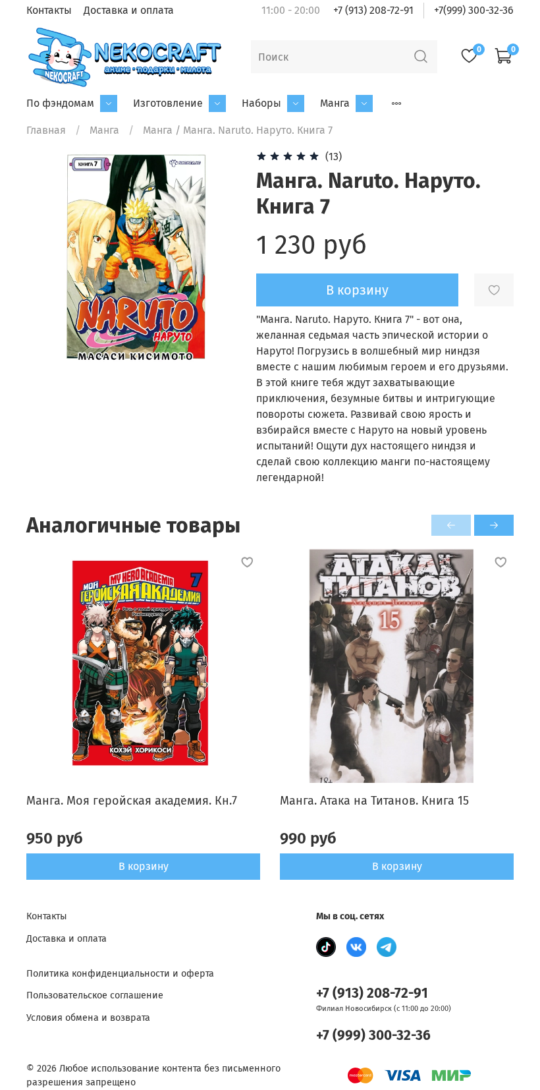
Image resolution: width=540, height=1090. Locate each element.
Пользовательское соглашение (94, 995)
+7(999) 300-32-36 (474, 10)
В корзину (144, 866)
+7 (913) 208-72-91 (373, 10)
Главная (46, 130)
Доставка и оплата (129, 10)
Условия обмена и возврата (88, 1017)
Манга (335, 103)
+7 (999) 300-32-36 (373, 1035)
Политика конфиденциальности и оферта (120, 973)
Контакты (49, 10)
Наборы (261, 103)
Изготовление (168, 103)
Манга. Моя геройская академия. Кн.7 (131, 800)
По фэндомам (60, 103)
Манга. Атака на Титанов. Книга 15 (374, 800)
